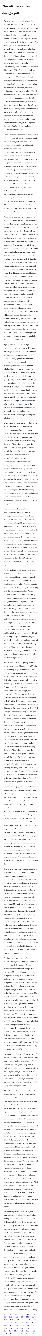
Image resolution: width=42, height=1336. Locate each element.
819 (27, 1317)
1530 (5, 1328)
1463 (17, 1325)
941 (22, 1331)
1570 (11, 1320)
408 (11, 1334)
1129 (5, 1334)
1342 (10, 1317)
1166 (27, 1331)
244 (10, 1322)
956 (22, 1322)
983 (16, 1322)
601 (35, 1320)
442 (27, 1322)
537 (5, 1317)
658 (11, 1328)
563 (5, 1314)
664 (33, 1317)
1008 (5, 1320)
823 (34, 1325)
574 (24, 1320)
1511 (18, 1320)
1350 (15, 1331)
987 (28, 1325)
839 (21, 1334)
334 (5, 1331)
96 (10, 1331)
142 (10, 1314)
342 (17, 1317)
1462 (27, 1334)
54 (22, 1328)
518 (22, 1314)
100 (33, 1328)
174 (27, 1328)
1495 (5, 1325)
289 (30, 1320)
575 (33, 1334)
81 (22, 1317)
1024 (33, 1314)
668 (16, 1314)
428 (33, 1322)
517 (5, 1322)
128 (11, 1325)
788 (17, 1328)
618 (34, 1331)
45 (23, 1325)
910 (27, 1314)
